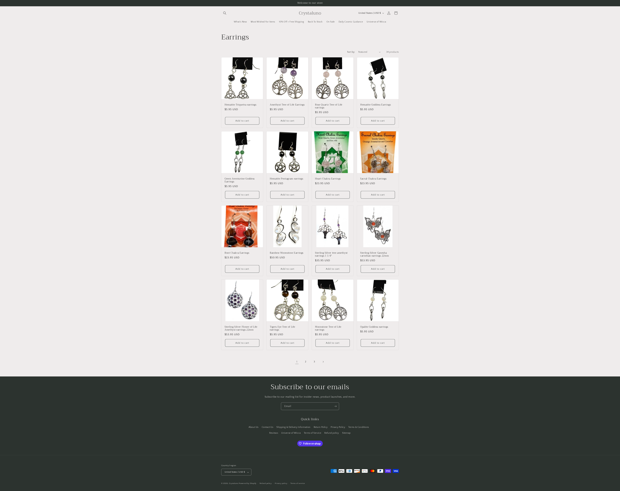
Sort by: (351, 52)
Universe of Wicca (291, 433)
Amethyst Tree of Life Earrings (287, 104)
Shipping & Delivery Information (293, 427)
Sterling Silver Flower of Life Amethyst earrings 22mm (241, 328)
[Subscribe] (335, 406)
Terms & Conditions (358, 427)
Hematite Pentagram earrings (286, 178)
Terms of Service (312, 433)
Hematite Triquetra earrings (240, 104)
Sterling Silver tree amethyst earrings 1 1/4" (331, 254)
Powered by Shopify (247, 484)
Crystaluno (233, 484)
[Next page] (323, 361)
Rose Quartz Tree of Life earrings (328, 106)
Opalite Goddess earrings (374, 327)
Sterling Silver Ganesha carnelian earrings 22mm (374, 254)
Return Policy (321, 427)
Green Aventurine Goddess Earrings (240, 180)
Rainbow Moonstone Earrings (286, 253)
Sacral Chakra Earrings (373, 178)
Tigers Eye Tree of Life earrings (282, 328)
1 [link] (296, 361)
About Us (253, 427)
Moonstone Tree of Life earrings (328, 328)
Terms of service (297, 483)
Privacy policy (281, 483)
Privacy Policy (338, 427)
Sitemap (346, 433)
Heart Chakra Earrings (328, 178)
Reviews (273, 433)
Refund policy (331, 433)
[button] (224, 13)
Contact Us (267, 427)
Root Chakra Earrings (237, 253)
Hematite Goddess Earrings (375, 104)
